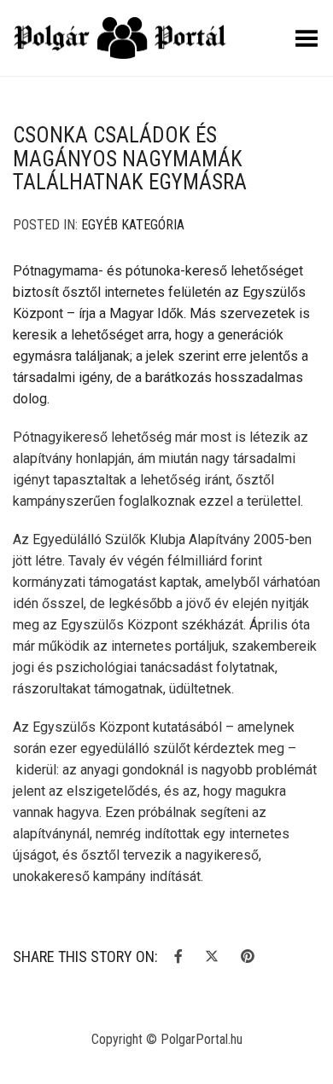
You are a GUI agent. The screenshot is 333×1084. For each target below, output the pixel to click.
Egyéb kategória (132, 225)
